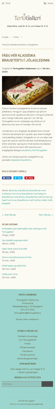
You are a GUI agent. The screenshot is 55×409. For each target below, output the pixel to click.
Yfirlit (7, 3)
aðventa (13, 190)
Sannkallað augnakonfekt (15, 240)
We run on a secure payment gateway (26, 404)
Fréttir (16, 37)
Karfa (50, 3)
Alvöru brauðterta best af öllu (17, 257)
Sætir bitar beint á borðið (14, 248)
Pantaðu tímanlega (27, 336)
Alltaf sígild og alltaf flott (14, 265)
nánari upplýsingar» (28, 372)
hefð (50, 200)
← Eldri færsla (9, 215)
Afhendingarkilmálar (27, 358)
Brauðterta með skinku (13, 197)
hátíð (44, 200)
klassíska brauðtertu (21, 160)
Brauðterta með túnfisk (29, 200)
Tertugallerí (30, 401)
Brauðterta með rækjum (34, 193)
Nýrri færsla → (46, 215)
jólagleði (6, 203)
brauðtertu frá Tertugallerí (34, 150)
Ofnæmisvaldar (27, 347)
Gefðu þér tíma (9, 274)
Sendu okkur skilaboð (27, 319)
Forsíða (5, 37)
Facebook (27, 351)
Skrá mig (47, 384)
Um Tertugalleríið (27, 340)
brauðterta (23, 190)
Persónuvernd (27, 355)
